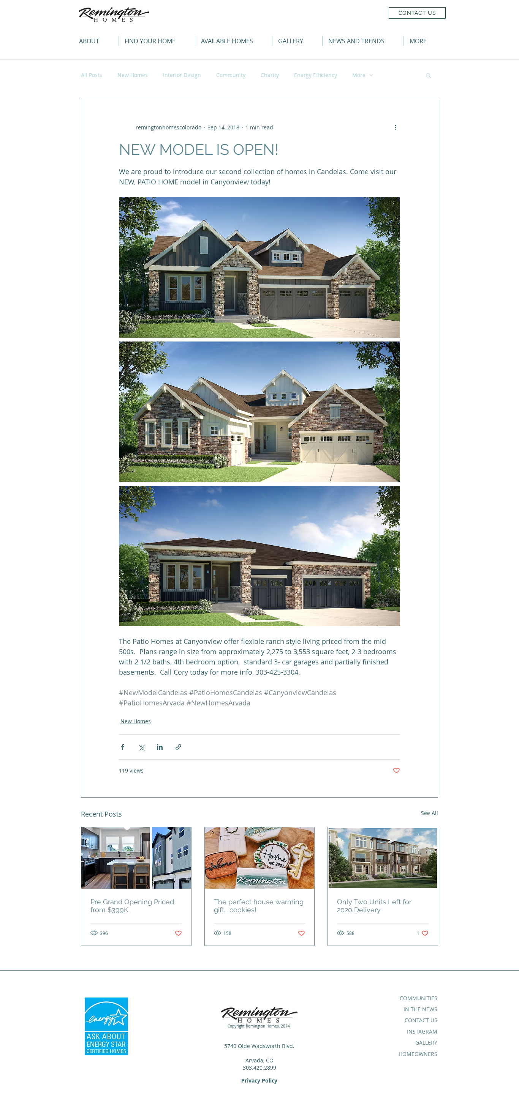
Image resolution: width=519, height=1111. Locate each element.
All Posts (91, 75)
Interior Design (182, 75)
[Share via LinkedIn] (159, 747)
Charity (270, 75)
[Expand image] (259, 267)
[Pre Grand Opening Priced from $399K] (136, 858)
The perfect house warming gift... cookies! (259, 906)
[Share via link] (178, 747)
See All (429, 813)
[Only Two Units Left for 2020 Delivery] (383, 858)
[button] (425, 41)
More (359, 75)
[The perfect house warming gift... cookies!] (260, 858)
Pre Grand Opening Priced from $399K (132, 906)
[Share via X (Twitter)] (141, 747)
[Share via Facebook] (122, 747)
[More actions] (395, 127)
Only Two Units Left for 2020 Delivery (374, 906)
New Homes (132, 75)
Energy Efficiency (315, 75)
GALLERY (426, 1042)
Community (230, 75)
